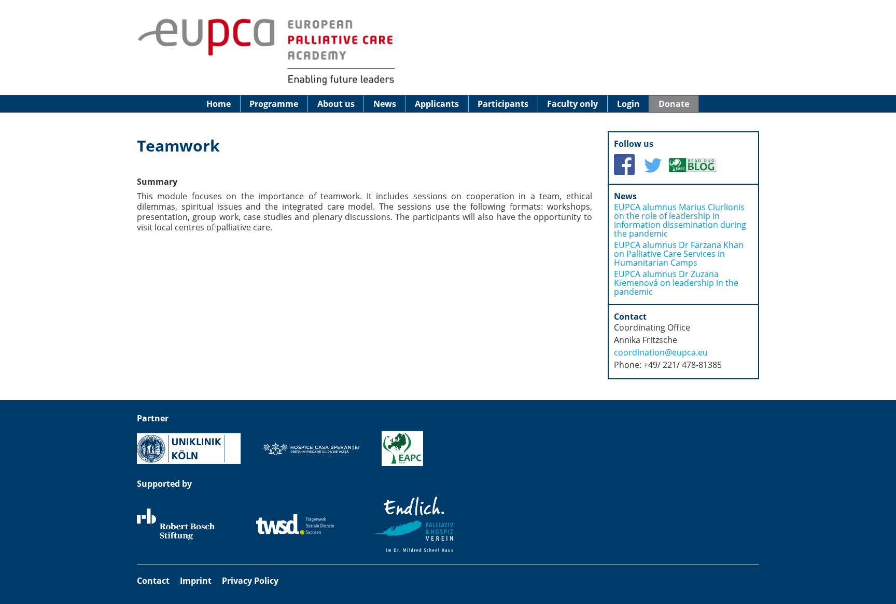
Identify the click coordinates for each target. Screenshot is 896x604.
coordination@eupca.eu (661, 352)
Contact (153, 580)
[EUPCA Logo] (266, 84)
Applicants (437, 103)
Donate (674, 103)
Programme (273, 103)
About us (336, 103)
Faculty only (572, 103)
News (384, 103)
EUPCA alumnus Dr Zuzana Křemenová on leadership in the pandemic (676, 282)
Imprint (196, 580)
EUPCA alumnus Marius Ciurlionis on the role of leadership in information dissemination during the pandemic (680, 220)
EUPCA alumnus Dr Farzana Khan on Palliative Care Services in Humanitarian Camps (679, 253)
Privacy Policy (250, 580)
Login (628, 103)
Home (218, 103)
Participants (503, 103)
